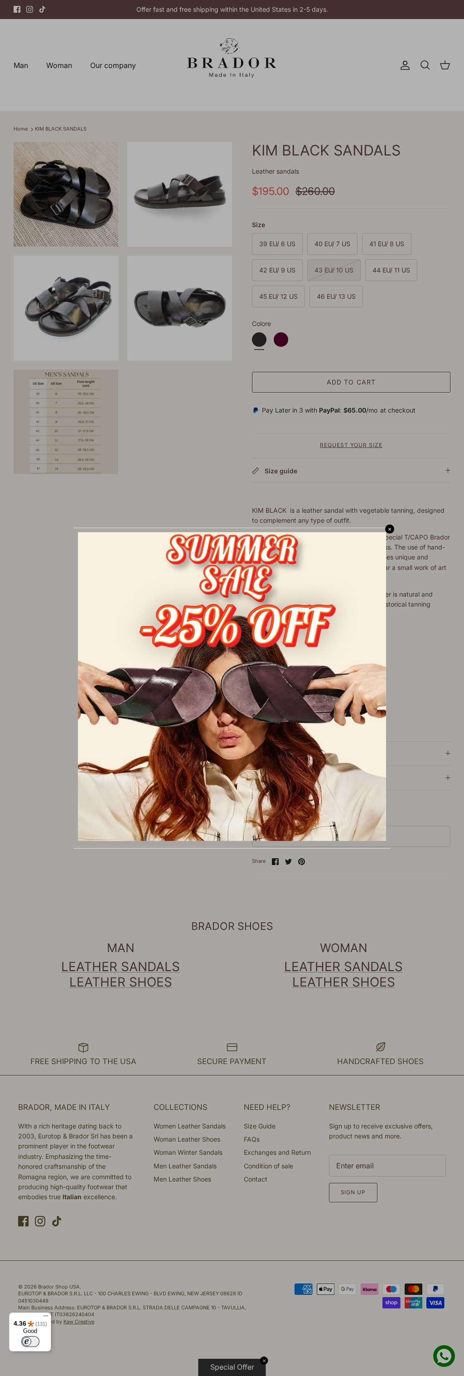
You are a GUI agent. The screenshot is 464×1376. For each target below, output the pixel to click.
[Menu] (45, 1318)
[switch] (30, 1341)
